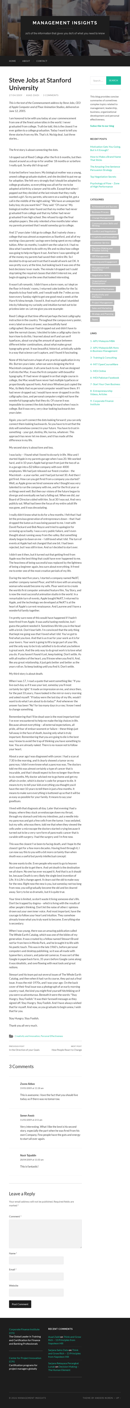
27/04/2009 (15, 95)
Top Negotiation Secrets (103, 176)
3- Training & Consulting (103, 357)
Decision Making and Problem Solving (102, 249)
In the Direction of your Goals (24, 1048)
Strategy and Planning (102, 313)
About (26, 61)
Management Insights (65, 22)
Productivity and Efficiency (100, 295)
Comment (15, 1216)
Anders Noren (104, 1398)
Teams (95, 319)
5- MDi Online (98, 370)
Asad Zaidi (32, 95)
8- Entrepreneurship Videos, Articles (101, 392)
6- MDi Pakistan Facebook (104, 377)
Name (13, 1253)
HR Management (100, 256)
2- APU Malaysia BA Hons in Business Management (104, 349)
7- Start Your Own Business (105, 384)
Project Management (102, 302)
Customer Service (100, 242)
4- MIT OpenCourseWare (104, 364)
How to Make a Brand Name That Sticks (105, 158)
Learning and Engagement (104, 261)
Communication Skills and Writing (105, 224)
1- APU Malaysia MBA (102, 340)
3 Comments (50, 95)
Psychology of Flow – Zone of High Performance (104, 185)
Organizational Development (99, 282)
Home (12, 61)
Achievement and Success (104, 206)
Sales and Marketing (102, 308)
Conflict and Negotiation (104, 231)
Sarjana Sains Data (58, 1349)
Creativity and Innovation (27, 1036)
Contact (41, 61)
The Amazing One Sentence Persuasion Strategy (105, 168)
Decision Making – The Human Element (63, 1368)
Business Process (100, 212)
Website (13, 1285)
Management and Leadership (100, 268)
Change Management (102, 217)
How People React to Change (67, 1048)
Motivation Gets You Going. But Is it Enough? (105, 148)
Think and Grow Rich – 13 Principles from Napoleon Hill (64, 1340)
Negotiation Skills (100, 275)
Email (12, 1269)
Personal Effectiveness (52, 1036)
